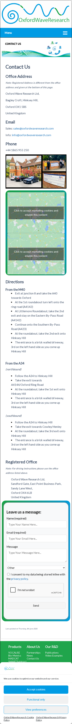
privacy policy (19, 578)
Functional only (36, 699)
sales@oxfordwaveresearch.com (33, 128)
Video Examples (54, 655)
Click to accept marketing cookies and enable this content (36, 212)
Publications (52, 652)
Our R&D (51, 647)
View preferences (36, 709)
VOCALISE (14, 652)
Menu (8, 32)
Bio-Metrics (14, 655)
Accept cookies (36, 689)
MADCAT (13, 658)
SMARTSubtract (17, 661)
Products (14, 647)
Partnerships (33, 652)
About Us (33, 647)
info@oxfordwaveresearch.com (31, 135)
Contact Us (33, 658)
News (30, 655)
